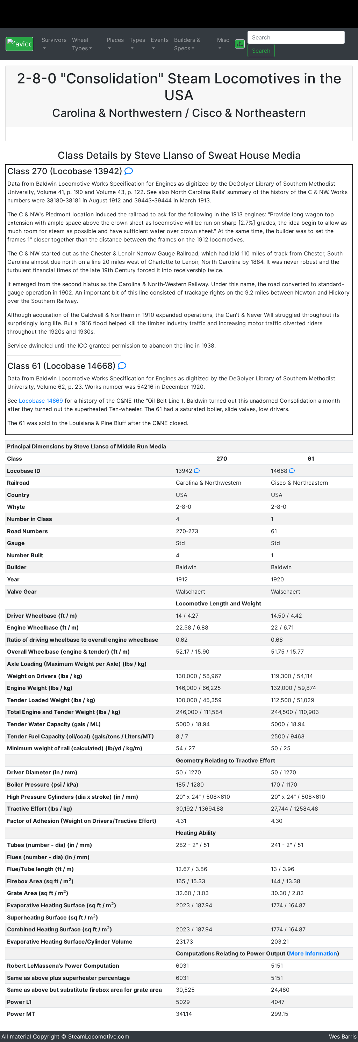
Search (261, 50)
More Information (313, 953)
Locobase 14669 (41, 400)
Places (115, 39)
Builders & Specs (187, 44)
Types (137, 39)
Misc (223, 39)
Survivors (54, 39)
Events (160, 39)
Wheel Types (80, 44)
